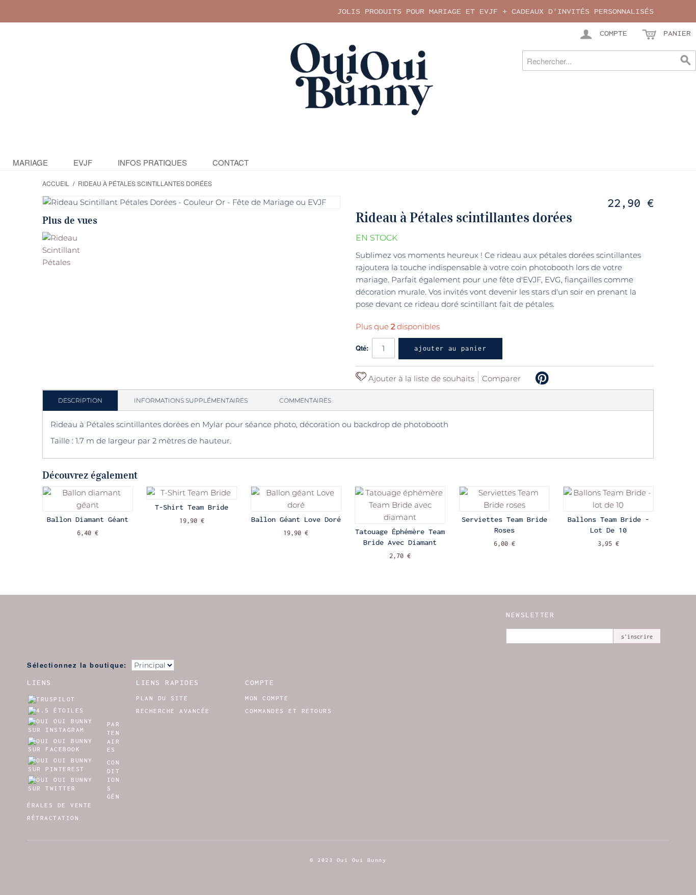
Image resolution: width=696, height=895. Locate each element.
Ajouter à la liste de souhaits (420, 378)
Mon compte (266, 698)
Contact (230, 162)
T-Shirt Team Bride (191, 507)
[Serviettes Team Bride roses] (504, 499)
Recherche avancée (173, 711)
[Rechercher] (686, 60)
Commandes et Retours (288, 711)
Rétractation (53, 818)
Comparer (501, 378)
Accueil (55, 183)
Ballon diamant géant (87, 519)
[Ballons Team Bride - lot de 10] (608, 499)
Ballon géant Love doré (296, 519)
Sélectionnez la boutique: (77, 665)
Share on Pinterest (542, 378)
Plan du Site (162, 698)
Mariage (30, 162)
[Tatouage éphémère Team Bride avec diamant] (400, 505)
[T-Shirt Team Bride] (191, 492)
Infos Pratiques (152, 162)
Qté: (362, 348)
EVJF (82, 162)
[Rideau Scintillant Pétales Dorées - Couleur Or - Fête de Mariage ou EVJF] (61, 251)
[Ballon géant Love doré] (296, 499)
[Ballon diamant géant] (87, 499)
